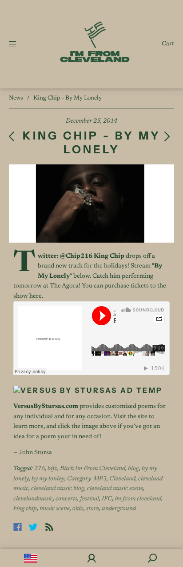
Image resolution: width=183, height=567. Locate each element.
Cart (168, 44)
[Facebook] (17, 527)
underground (119, 509)
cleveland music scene (115, 489)
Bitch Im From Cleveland (92, 469)
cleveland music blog (57, 489)
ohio (78, 509)
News (16, 98)
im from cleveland (138, 499)
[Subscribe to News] (49, 527)
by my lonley (48, 479)
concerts (66, 499)
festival (89, 499)
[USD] (30, 558)
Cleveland (122, 479)
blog (133, 469)
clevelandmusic (33, 499)
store (92, 509)
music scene (55, 509)
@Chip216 (76, 256)
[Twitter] (33, 527)
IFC (107, 499)
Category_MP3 (87, 479)
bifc (52, 469)
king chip (25, 509)
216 (39, 469)
